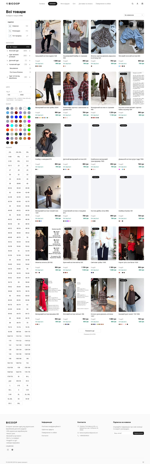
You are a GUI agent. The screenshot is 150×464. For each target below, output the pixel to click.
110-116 (18, 336)
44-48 (10, 210)
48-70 (19, 237)
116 (10, 341)
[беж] (16, 108)
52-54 (27, 251)
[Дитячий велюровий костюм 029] (75, 140)
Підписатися (138, 433)
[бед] (12, 108)
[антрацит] (7, 108)
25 (18, 166)
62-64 (10, 309)
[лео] (24, 121)
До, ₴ (20, 92)
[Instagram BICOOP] (8, 450)
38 (10, 184)
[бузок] (20, 112)
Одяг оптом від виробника (14, 77)
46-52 (10, 219)
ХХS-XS (18, 381)
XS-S (9, 403)
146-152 (10, 363)
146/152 (18, 363)
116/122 (27, 341)
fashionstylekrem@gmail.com (89, 433)
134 (10, 354)
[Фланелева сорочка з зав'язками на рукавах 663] (75, 88)
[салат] (29, 130)
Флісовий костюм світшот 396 (73, 314)
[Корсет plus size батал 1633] (131, 243)
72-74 (19, 327)
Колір (8, 104)
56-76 (10, 282)
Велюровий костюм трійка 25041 (47, 107)
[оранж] (7, 130)
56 (27, 269)
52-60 (27, 255)
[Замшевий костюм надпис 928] (48, 37)
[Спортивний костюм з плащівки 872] (75, 192)
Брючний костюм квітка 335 (73, 262)
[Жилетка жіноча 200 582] (48, 243)
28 (18, 170)
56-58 (10, 273)
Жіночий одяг (14, 51)
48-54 (19, 228)
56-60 (27, 273)
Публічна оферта (48, 429)
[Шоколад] (16, 142)
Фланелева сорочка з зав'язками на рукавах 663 (75, 108)
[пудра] (16, 130)
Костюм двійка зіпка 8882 (100, 211)
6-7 (27, 157)
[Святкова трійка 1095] (103, 243)
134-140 (18, 354)
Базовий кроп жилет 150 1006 (129, 314)
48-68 (10, 237)
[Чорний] (7, 142)
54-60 (10, 264)
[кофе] (20, 121)
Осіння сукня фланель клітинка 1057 (102, 315)
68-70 (19, 323)
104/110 (10, 336)
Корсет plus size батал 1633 (128, 262)
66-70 (27, 318)
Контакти (45, 436)
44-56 (27, 210)
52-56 (10, 255)
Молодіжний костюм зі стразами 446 (102, 108)
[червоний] (29, 138)
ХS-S (27, 381)
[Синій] (7, 134)
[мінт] (12, 125)
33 (27, 175)
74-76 (27, 327)
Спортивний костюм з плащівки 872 (74, 212)
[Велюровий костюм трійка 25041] (48, 88)
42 (10, 193)
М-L (27, 376)
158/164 (10, 372)
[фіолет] (7, 138)
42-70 (27, 201)
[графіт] (7, 117)
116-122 (18, 341)
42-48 (10, 197)
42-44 (19, 193)
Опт (74, 4)
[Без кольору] (20, 108)
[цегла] (24, 138)
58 (18, 282)
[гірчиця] (29, 112)
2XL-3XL (18, 152)
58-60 (27, 282)
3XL (27, 152)
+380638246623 (84, 435)
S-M (10, 394)
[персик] (12, 130)
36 (27, 179)
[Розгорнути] (7, 51)
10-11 (10, 166)
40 (27, 184)
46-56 (27, 219)
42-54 (10, 201)
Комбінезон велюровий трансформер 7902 (99, 160)
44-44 (19, 206)
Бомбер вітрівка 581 (126, 211)
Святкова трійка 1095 (98, 262)
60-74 (19, 305)
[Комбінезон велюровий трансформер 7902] (103, 140)
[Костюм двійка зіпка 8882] (103, 192)
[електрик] (20, 117)
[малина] (29, 121)
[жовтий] (24, 117)
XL (18, 394)
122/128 (27, 345)
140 (10, 358)
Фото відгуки (65, 4)
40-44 (19, 188)
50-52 (10, 242)
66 (10, 318)
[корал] (7, 121)
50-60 (19, 246)
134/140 (27, 354)
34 (10, 179)
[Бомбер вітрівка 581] (131, 192)
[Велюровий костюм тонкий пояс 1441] (48, 192)
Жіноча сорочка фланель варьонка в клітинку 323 (103, 57)
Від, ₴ (8, 92)
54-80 (19, 269)
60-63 (27, 296)
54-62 (19, 264)
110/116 (27, 336)
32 (18, 175)
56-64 (19, 278)
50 (27, 237)
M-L (10, 390)
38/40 (19, 184)
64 (27, 309)
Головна (42, 4)
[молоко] (24, 125)
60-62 (19, 296)
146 (27, 358)
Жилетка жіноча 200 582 (44, 262)
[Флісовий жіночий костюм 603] (131, 37)
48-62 (27, 233)
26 (27, 166)
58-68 (10, 291)
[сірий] (12, 134)
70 (27, 323)
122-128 (18, 345)
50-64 (10, 251)
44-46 (27, 206)
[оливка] (29, 125)
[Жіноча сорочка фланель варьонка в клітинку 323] (103, 37)
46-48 (19, 215)
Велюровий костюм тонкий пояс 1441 (46, 212)
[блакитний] (7, 112)
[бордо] (16, 112)
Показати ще (89, 331)
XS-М (27, 399)
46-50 (27, 215)
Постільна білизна (16, 72)
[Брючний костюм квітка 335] (75, 243)
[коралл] (12, 121)
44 (10, 206)
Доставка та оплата (85, 4)
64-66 (10, 314)
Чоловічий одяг (14, 64)
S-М (27, 390)
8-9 (27, 161)
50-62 (27, 246)
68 (10, 323)
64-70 (19, 314)
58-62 (10, 287)
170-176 (27, 372)
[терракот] (29, 134)
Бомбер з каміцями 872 (43, 159)
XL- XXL (27, 394)
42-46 (27, 193)
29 (27, 170)
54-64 (27, 264)
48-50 (27, 224)
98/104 (18, 332)
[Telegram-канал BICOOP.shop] (12, 450)
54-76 (10, 269)
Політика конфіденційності (51, 426)
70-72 (10, 327)
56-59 (19, 273)
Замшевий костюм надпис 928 (46, 56)
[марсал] (7, 125)
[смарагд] (16, 134)
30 (10, 175)
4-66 (9, 157)
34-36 (19, 179)
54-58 (27, 260)
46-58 (10, 224)
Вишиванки (14, 68)
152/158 (10, 367)
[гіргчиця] (24, 112)
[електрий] (16, 117)
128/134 (27, 349)
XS (18, 399)
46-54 (19, 219)
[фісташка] (12, 138)
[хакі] (20, 138)
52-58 (19, 255)
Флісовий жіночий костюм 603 (129, 56)
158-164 (27, 367)
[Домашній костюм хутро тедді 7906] (131, 140)
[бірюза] (29, 108)
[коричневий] (16, 121)
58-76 (27, 291)
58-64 (19, 287)
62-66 (19, 309)
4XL (18, 157)
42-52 (27, 197)
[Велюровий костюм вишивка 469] (48, 295)
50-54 (19, 242)
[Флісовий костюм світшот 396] (75, 295)
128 (10, 349)
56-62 (10, 278)
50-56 (27, 242)
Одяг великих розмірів (14, 56)
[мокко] (20, 125)
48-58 (10, 233)
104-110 (27, 332)
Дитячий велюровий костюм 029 (74, 159)
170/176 (10, 376)
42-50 (19, 197)
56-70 (27, 278)
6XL (18, 161)
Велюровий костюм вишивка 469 (47, 314)
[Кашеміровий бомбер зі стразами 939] (75, 37)
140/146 (18, 358)
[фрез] (16, 138)
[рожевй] (24, 130)
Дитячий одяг (14, 61)
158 (18, 367)
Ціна (8, 87)
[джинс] (12, 117)
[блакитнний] (12, 112)
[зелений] (29, 117)
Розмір (9, 147)
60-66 (27, 300)
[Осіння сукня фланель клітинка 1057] (103, 295)
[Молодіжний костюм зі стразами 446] (103, 88)
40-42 (10, 188)
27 (10, 170)
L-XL (18, 385)
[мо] (16, 125)
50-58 (10, 246)
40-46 (27, 188)
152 (27, 363)
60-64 (10, 300)
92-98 (10, 332)
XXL (18, 403)
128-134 (18, 349)
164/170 (18, 372)
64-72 (27, 314)
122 (10, 345)
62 (27, 305)
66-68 (19, 318)
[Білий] (24, 108)
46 (10, 215)
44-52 (19, 210)
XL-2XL (10, 399)
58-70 (19, 291)
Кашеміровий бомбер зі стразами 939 (75, 57)
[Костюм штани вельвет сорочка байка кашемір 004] (131, 88)
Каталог (53, 4)
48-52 (10, 228)
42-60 (19, 201)
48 (18, 224)
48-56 (27, 228)
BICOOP (14, 3)
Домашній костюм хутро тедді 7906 (131, 159)
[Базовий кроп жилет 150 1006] (131, 295)
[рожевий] (20, 130)
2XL (10, 152)
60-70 (10, 305)
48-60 (19, 233)
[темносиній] (20, 134)
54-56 (19, 260)
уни (10, 381)
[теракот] (24, 134)
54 (10, 260)
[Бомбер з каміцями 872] (48, 140)
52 (18, 251)
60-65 (19, 300)
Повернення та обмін (103, 4)
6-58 (9, 161)
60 (10, 296)
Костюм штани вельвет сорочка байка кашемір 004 (130, 108)
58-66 (27, 287)
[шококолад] (12, 142)
